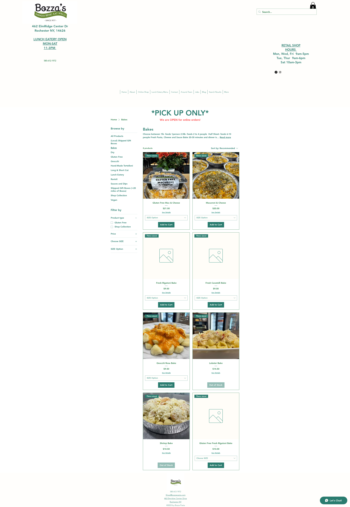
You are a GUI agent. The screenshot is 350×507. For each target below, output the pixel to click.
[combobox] (166, 217)
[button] (313, 6)
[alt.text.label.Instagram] (280, 72)
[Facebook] (276, 72)
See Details (166, 212)
